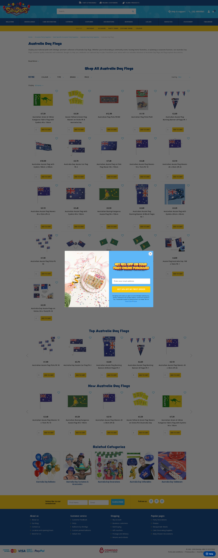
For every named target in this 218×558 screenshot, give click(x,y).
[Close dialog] (150, 254)
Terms (135, 301)
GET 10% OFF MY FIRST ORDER (131, 289)
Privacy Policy (128, 301)
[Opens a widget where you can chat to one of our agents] (209, 554)
